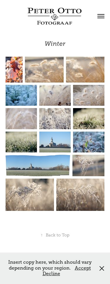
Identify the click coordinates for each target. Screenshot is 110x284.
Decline (51, 273)
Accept (83, 268)
